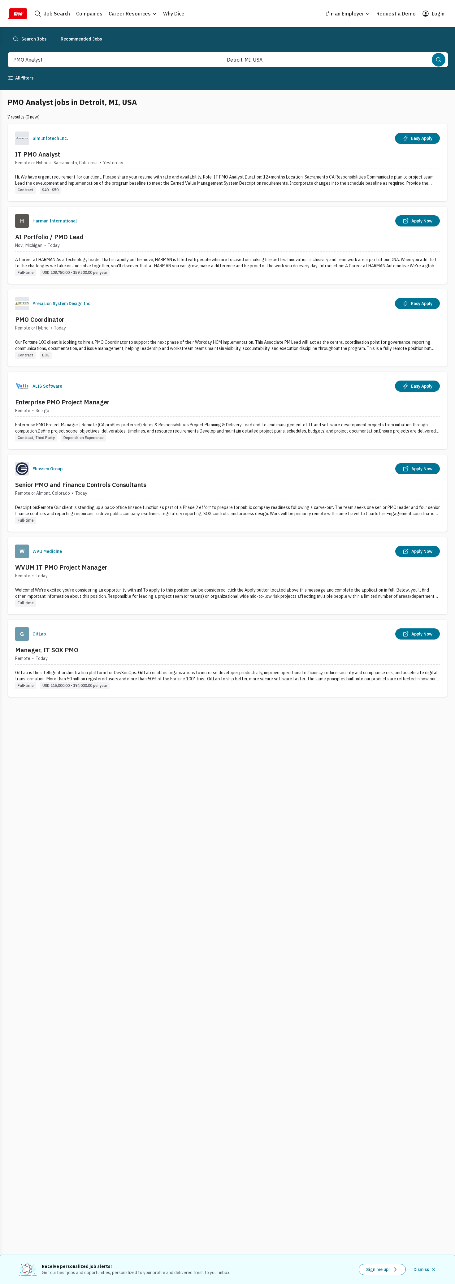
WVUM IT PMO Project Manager (61, 567)
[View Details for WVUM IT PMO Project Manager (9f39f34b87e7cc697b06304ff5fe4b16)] (227, 575)
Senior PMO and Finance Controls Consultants (80, 484)
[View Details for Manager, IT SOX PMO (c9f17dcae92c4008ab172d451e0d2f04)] (227, 658)
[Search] (438, 60)
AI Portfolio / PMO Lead (49, 237)
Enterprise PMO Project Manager (62, 402)
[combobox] (106, 59)
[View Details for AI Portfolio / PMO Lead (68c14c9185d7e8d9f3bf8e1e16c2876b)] (227, 245)
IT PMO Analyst (37, 154)
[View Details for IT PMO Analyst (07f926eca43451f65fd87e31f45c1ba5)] (227, 162)
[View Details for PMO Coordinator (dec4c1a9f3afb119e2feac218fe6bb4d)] (227, 327)
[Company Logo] (22, 138)
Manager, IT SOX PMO (46, 650)
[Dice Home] (17, 13)
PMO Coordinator (39, 319)
